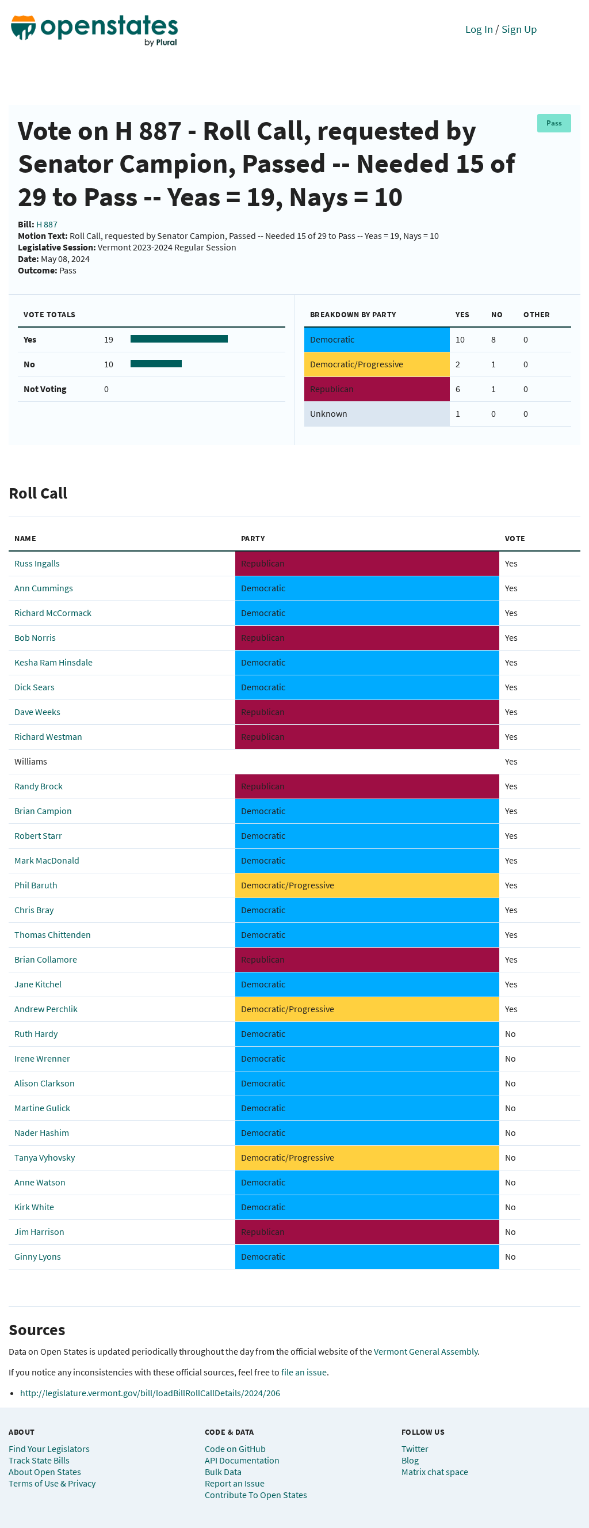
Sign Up (519, 29)
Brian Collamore (45, 959)
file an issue (304, 1372)
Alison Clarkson (44, 1083)
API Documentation (242, 1460)
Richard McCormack (52, 612)
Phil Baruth (36, 885)
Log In (479, 29)
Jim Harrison (39, 1231)
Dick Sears (34, 687)
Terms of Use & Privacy (52, 1483)
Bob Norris (35, 637)
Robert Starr (38, 835)
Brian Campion (43, 810)
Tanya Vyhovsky (44, 1157)
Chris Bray (33, 909)
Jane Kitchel (38, 984)
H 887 (47, 224)
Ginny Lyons (37, 1256)
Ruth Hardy (36, 1033)
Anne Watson (40, 1182)
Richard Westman (48, 736)
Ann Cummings (43, 588)
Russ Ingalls (37, 563)
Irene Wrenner (42, 1058)
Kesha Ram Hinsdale (53, 662)
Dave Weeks (37, 711)
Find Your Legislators (49, 1448)
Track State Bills (39, 1460)
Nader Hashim (41, 1132)
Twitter (415, 1448)
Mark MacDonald (46, 860)
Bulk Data (223, 1471)
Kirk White (34, 1206)
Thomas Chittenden (52, 934)
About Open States (45, 1471)
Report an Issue (235, 1483)
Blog (410, 1460)
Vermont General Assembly (425, 1351)
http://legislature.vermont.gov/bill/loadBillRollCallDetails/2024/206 (150, 1392)
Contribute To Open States (256, 1494)
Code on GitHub (235, 1448)
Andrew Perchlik (46, 1008)
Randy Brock (38, 786)
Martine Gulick (42, 1107)
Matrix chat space (434, 1471)
